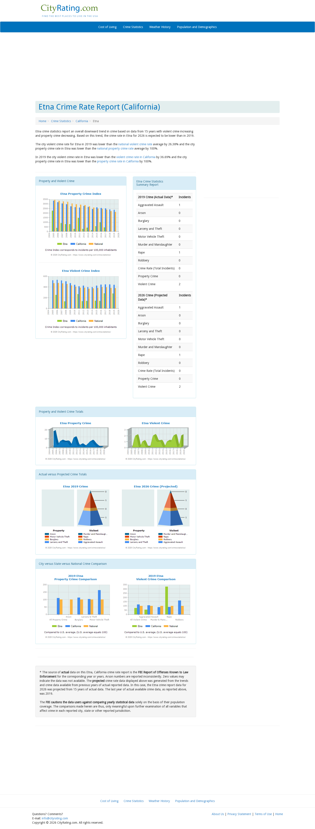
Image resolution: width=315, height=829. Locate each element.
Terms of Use (263, 814)
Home (42, 121)
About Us (218, 814)
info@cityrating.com (55, 818)
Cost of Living (107, 27)
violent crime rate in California (135, 157)
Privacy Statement (239, 814)
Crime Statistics (133, 27)
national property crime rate (115, 148)
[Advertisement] (157, 67)
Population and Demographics (197, 27)
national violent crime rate (135, 144)
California (82, 121)
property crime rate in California (118, 161)
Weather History (160, 27)
